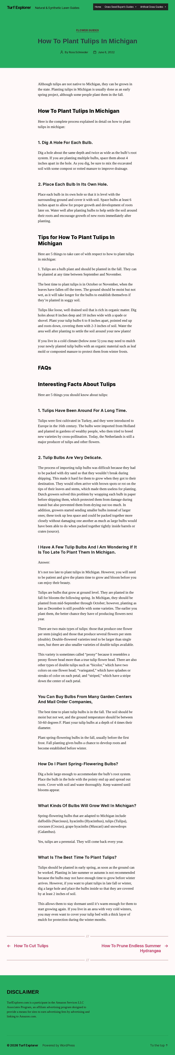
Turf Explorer (19, 7)
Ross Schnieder (78, 52)
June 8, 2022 (106, 52)
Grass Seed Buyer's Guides (119, 6)
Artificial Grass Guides (151, 6)
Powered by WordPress (58, 1045)
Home (98, 6)
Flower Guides (87, 30)
